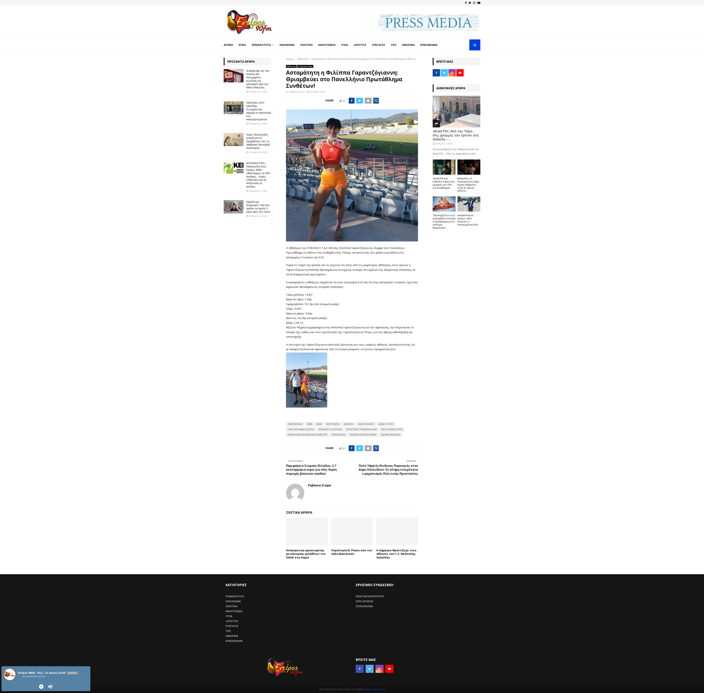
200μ (309, 424)
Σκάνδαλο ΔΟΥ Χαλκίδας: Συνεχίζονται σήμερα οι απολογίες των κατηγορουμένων (258, 111)
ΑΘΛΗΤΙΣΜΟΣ (234, 611)
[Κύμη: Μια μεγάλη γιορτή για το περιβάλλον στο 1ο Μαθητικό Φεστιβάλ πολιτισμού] (233, 139)
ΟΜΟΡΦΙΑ (231, 636)
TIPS (228, 631)
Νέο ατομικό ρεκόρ (392, 429)
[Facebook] (466, 3)
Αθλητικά (291, 66)
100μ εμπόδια (295, 424)
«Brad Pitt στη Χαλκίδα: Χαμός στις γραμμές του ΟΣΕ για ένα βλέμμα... (444, 183)
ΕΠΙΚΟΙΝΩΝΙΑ (234, 641)
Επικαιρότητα (261, 45)
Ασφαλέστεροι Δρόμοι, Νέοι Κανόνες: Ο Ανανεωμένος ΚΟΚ (467, 220)
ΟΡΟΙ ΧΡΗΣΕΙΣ (364, 601)
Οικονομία (287, 45)
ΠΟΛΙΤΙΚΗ (231, 606)
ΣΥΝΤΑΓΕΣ (232, 626)
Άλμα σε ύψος (386, 424)
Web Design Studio (375, 689)
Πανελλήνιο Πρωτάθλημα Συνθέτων (307, 434)
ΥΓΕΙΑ (228, 616)
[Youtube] (478, 3)
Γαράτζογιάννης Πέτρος (301, 429)
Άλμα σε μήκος (366, 424)
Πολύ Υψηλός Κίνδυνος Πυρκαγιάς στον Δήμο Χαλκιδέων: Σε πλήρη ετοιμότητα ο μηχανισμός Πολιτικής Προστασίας (388, 470)
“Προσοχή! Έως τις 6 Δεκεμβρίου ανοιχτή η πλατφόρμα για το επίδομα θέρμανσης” (444, 221)
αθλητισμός (332, 424)
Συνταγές (378, 45)
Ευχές (242, 45)
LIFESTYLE (231, 621)
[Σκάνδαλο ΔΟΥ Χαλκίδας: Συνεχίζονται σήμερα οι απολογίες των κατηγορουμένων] (233, 107)
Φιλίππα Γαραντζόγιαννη (363, 434)
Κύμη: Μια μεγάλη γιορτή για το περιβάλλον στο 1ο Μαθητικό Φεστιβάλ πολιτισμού (258, 141)
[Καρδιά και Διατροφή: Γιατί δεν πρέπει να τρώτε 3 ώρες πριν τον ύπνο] (233, 206)
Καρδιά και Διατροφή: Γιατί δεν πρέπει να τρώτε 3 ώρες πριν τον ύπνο (258, 207)
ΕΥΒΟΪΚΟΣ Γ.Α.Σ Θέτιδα (330, 429)
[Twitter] (469, 3)
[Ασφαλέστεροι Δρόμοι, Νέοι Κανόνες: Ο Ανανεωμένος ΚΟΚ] (468, 204)
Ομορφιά (408, 45)
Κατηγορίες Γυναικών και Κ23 (361, 429)
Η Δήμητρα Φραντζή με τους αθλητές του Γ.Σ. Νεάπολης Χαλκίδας (396, 553)
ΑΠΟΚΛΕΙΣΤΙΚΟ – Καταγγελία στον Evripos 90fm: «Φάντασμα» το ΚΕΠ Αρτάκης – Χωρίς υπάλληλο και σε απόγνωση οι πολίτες (258, 174)
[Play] (41, 686)
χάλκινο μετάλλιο (390, 434)
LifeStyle (360, 45)
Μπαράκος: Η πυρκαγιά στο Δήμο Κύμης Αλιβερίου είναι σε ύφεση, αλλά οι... (468, 184)
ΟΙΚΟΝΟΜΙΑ (233, 601)
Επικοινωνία (428, 45)
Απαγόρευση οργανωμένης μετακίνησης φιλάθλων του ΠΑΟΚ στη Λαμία (306, 553)
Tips (393, 45)
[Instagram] (474, 3)
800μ (318, 424)
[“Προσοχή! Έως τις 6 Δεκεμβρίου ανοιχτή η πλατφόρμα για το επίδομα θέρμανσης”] (444, 204)
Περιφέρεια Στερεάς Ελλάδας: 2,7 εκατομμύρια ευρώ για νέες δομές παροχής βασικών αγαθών (311, 470)
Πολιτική (306, 45)
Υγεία (344, 45)
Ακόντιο (348, 424)
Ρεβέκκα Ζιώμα (297, 91)
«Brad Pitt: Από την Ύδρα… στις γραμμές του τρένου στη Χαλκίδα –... (456, 135)
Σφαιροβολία (338, 434)
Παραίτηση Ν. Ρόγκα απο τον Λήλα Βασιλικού (351, 552)
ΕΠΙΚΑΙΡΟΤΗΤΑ (234, 596)
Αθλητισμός (327, 45)
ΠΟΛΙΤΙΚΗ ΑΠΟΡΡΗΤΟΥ (370, 596)
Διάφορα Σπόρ (305, 66)
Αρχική (228, 45)
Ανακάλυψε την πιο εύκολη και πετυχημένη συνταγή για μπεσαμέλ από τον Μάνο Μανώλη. (257, 79)
